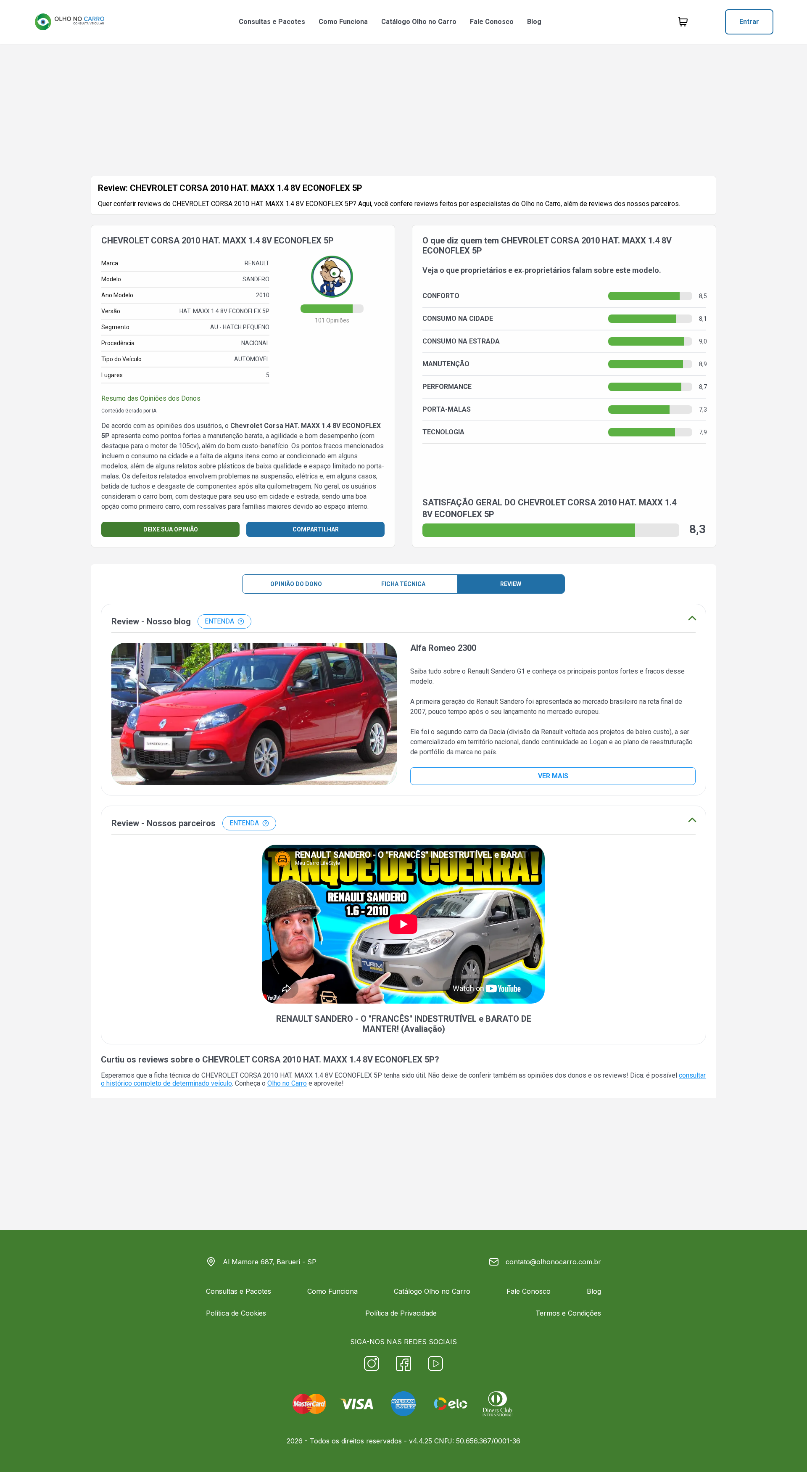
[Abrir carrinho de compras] (683, 21)
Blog (534, 22)
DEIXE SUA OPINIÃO (170, 529)
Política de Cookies (236, 1313)
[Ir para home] (69, 21)
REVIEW (510, 584)
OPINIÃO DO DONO (296, 584)
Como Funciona (343, 22)
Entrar (749, 22)
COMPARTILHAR (316, 529)
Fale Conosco (492, 22)
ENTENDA (219, 621)
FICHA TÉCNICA (403, 584)
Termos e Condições (568, 1313)
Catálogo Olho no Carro (418, 22)
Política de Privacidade (401, 1313)
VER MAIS (553, 776)
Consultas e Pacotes (272, 22)
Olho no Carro (287, 1083)
